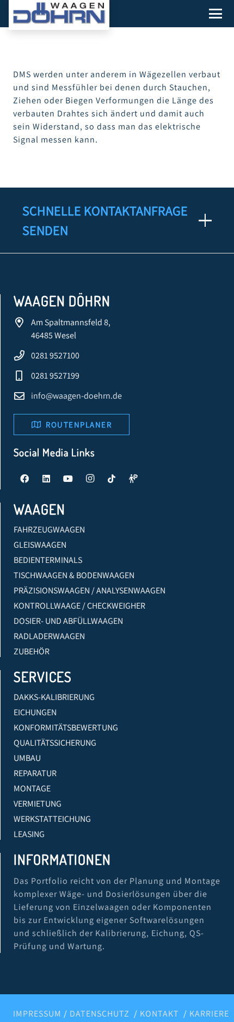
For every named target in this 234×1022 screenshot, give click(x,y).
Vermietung (37, 803)
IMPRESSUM (37, 1013)
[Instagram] (90, 479)
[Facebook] (24, 479)
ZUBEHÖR (32, 651)
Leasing (29, 834)
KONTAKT (159, 1013)
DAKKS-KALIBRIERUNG (54, 697)
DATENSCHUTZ (100, 1013)
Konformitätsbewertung (66, 727)
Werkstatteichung (52, 819)
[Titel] (133, 479)
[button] (215, 13)
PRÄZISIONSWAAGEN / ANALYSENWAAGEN (89, 590)
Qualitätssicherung (55, 742)
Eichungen (35, 712)
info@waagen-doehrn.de (76, 395)
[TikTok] (111, 479)
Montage (32, 788)
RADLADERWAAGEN (49, 636)
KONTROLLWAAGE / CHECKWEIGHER (79, 605)
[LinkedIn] (46, 479)
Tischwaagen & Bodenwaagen (74, 575)
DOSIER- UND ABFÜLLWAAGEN (68, 621)
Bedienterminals (48, 560)
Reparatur (35, 773)
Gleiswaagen (40, 544)
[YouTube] (68, 479)
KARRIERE (209, 1013)
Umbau (27, 758)
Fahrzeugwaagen (49, 529)
